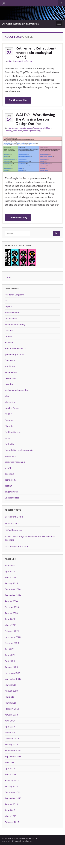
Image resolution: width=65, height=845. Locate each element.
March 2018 (10, 702)
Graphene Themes (24, 841)
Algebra (8, 306)
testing (8, 485)
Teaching (27, 130)
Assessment (38, 128)
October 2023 (12, 607)
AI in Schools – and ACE (16, 546)
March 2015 (10, 816)
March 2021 (10, 625)
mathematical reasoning (16, 390)
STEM (8, 467)
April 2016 (10, 768)
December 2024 (13, 589)
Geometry (10, 360)
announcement (12, 312)
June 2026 (10, 565)
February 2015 (12, 822)
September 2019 (13, 678)
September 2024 (13, 595)
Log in (8, 277)
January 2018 (11, 714)
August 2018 (11, 690)
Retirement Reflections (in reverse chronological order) (37, 52)
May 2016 (9, 762)
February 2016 (12, 780)
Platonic (9, 426)
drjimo (10, 61)
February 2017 (12, 738)
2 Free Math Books (14, 516)
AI (6, 300)
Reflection (28, 61)
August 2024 (11, 601)
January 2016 (11, 786)
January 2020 (11, 667)
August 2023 (11, 613)
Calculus (9, 330)
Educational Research (15, 348)
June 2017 (10, 720)
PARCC (8, 414)
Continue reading (18, 100)
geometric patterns (14, 354)
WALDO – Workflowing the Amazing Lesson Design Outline (35, 119)
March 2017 (10, 732)
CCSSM (8, 336)
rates (7, 438)
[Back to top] (58, 838)
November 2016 (13, 750)
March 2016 (10, 774)
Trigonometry (11, 491)
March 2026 (10, 577)
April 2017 (10, 726)
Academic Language (23, 128)
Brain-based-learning (15, 324)
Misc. (7, 396)
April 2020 (10, 661)
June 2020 (10, 655)
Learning (8, 130)
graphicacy (10, 366)
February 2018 (12, 708)
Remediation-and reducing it (19, 450)
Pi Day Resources (13, 529)
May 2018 (9, 696)
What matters (12, 523)
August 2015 (11, 804)
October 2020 (12, 643)
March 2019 (10, 684)
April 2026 (10, 571)
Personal (19, 61)
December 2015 (13, 792)
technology (36, 130)
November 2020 (13, 637)
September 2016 (13, 756)
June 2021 (10, 619)
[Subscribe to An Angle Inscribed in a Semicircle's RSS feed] (3, 2)
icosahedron (11, 372)
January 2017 (11, 744)
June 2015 (10, 810)
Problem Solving (13, 432)
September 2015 (13, 798)
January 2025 (11, 583)
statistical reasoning (15, 461)
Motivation (17, 130)
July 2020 (9, 649)
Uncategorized (12, 497)
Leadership (10, 378)
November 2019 (13, 673)
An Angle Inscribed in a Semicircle (20, 23)
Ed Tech (47, 128)
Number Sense (12, 408)
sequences (10, 455)
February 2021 (12, 631)
